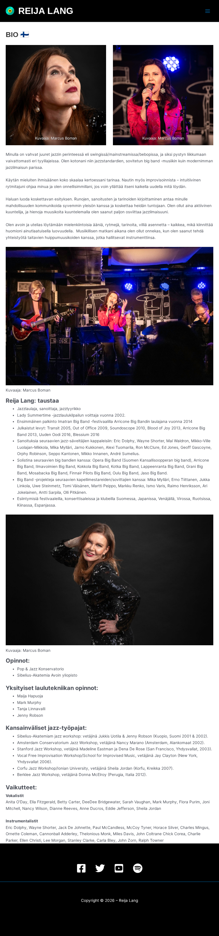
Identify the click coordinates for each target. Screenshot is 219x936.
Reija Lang (45, 11)
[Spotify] (138, 868)
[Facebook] (81, 868)
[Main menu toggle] (208, 11)
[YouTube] (119, 868)
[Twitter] (100, 868)
